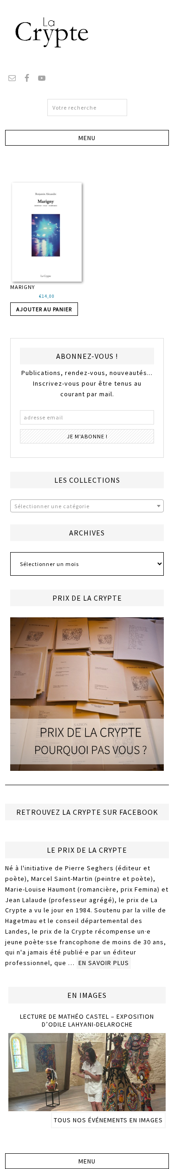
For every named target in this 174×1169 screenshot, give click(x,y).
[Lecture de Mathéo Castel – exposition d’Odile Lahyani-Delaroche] (86, 1107)
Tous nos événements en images (108, 1120)
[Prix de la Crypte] (87, 693)
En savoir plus (103, 963)
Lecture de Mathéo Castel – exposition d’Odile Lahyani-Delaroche (87, 1020)
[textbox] (87, 506)
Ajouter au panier (44, 309)
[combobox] (87, 505)
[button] (87, 138)
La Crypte (87, 32)
